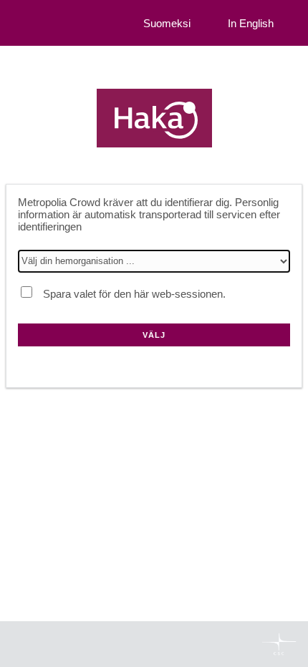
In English (251, 23)
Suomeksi (167, 23)
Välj (154, 335)
